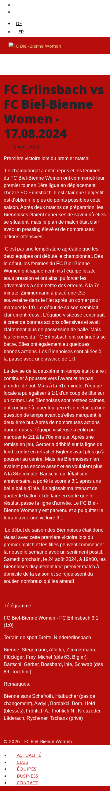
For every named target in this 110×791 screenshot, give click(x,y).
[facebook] (16, 5)
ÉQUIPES (26, 769)
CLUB (22, 762)
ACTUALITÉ (28, 755)
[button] (31, 762)
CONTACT (27, 782)
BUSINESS (27, 776)
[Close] (3, 748)
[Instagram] (16, 12)
